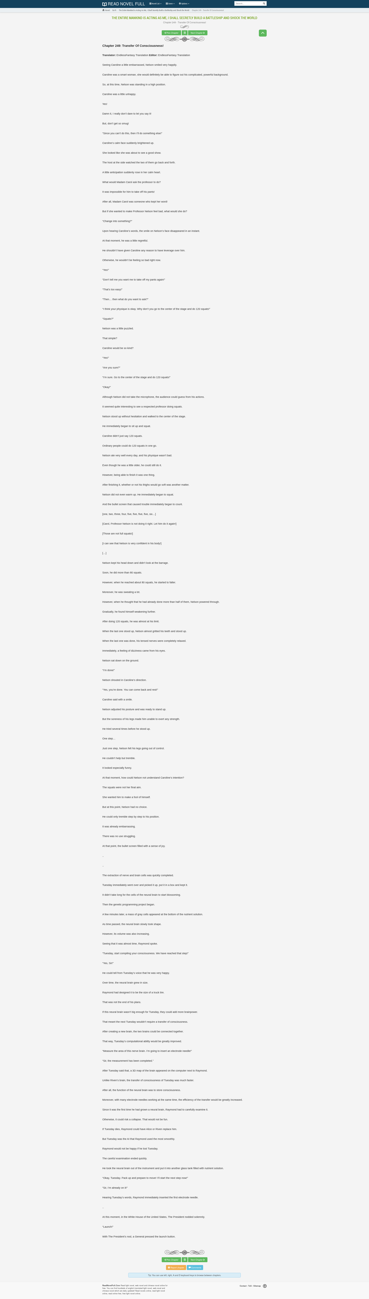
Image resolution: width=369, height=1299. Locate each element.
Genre (170, 3)
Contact (243, 1285)
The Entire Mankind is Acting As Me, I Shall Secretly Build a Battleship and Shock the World (184, 17)
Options (184, 3)
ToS (250, 1285)
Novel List (155, 3)
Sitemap (257, 1285)
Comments (196, 1267)
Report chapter (177, 1267)
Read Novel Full (126, 4)
